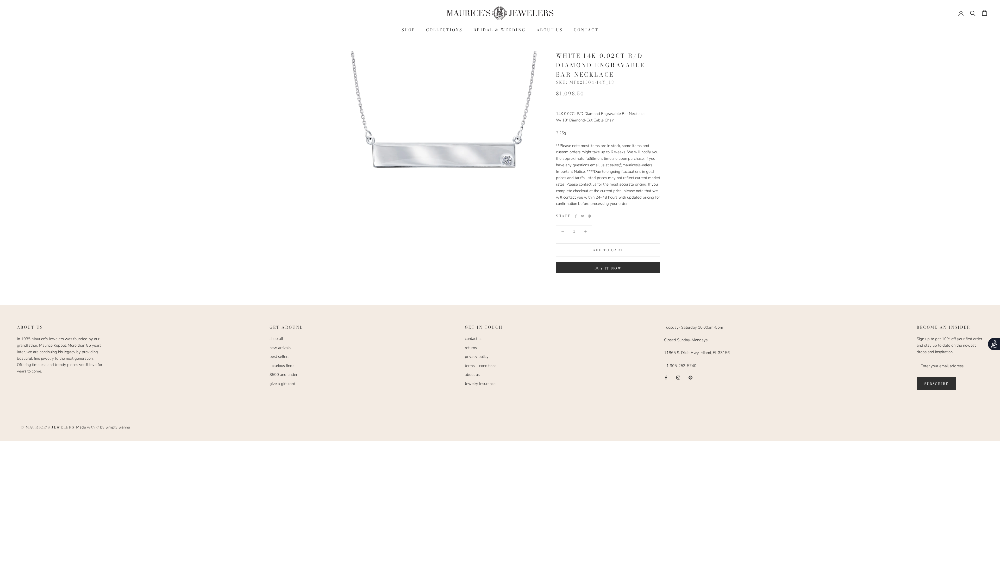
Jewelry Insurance (480, 383)
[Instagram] (678, 377)
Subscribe (936, 383)
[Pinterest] (589, 216)
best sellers (279, 356)
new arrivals (280, 347)
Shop (408, 30)
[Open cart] (984, 13)
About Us (549, 30)
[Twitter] (582, 216)
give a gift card (282, 383)
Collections (444, 30)
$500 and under (283, 374)
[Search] (973, 13)
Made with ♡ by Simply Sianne (103, 427)
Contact (586, 30)
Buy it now (608, 268)
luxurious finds (282, 365)
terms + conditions (480, 365)
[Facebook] (575, 216)
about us (472, 374)
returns (471, 347)
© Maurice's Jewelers (48, 427)
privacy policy (477, 356)
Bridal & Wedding (499, 30)
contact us (473, 338)
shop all (276, 338)
